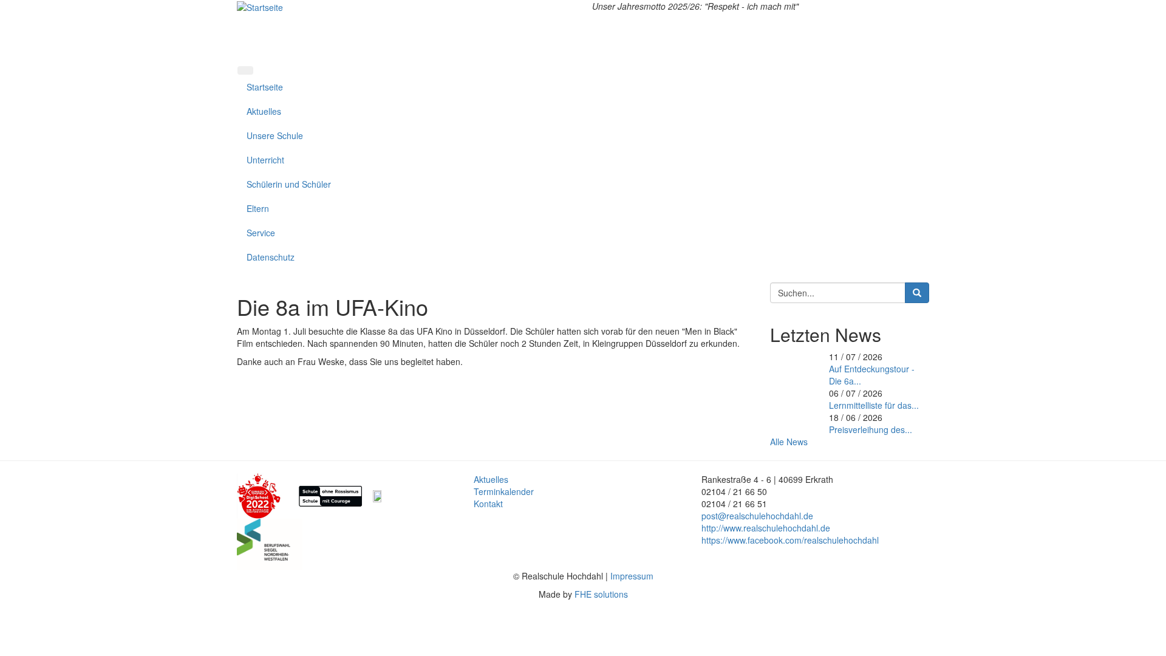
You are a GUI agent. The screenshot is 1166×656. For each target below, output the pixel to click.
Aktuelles (264, 111)
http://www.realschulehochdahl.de (765, 528)
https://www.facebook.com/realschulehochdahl (790, 540)
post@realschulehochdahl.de (757, 516)
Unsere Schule (275, 135)
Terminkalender (504, 491)
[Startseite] (260, 6)
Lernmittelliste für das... (874, 405)
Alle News (789, 442)
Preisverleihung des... (870, 429)
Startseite (265, 87)
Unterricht (265, 160)
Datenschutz (271, 257)
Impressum (631, 576)
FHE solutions (601, 594)
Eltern (258, 208)
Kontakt (488, 503)
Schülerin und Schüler (289, 184)
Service (261, 233)
